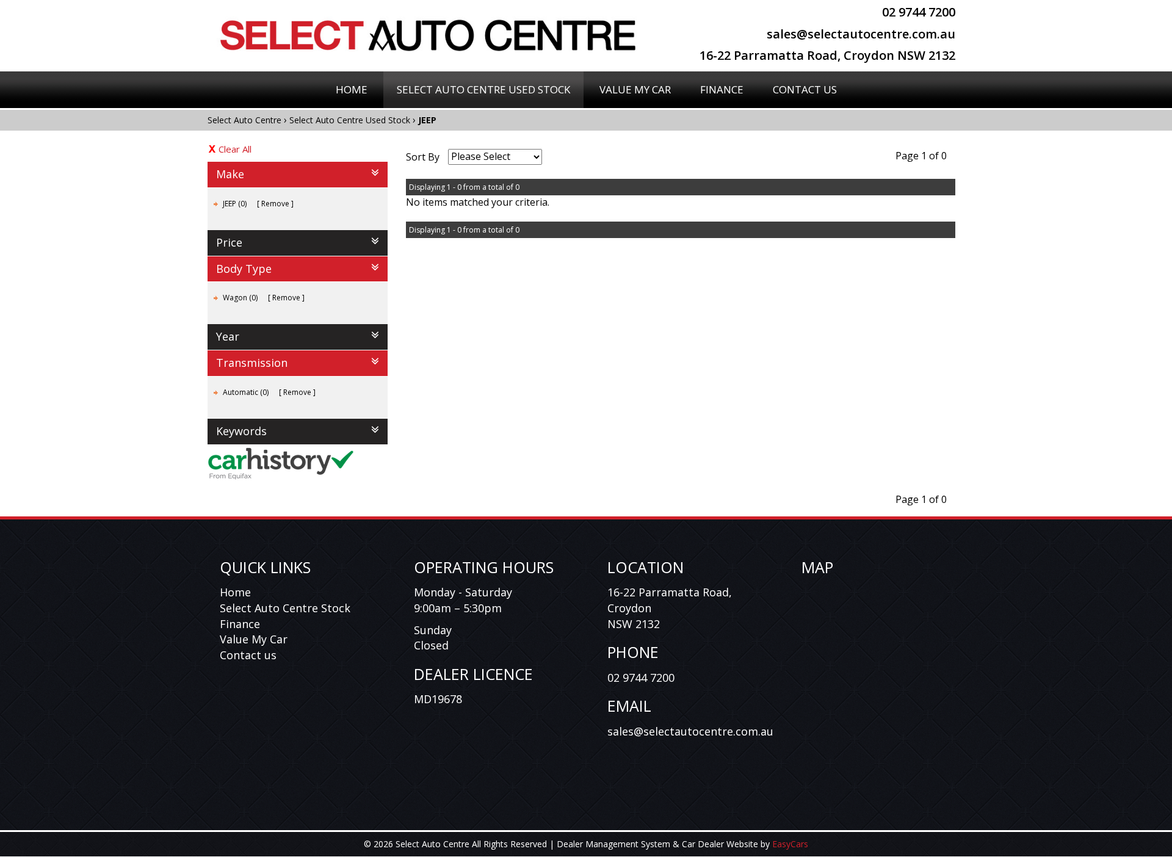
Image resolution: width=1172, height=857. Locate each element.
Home (351, 89)
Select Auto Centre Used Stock (483, 89)
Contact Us (805, 89)
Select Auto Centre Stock (285, 608)
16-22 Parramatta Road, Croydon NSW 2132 (827, 55)
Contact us (248, 655)
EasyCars (790, 844)
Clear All (235, 149)
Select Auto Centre (244, 120)
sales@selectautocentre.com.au (861, 34)
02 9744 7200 (918, 12)
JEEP (427, 120)
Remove (275, 203)
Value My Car (635, 89)
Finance (721, 89)
